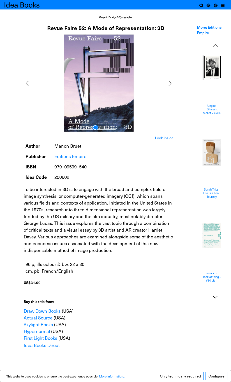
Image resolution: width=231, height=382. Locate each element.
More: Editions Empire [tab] (209, 30)
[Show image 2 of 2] (102, 127)
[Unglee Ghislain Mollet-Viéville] (212, 67)
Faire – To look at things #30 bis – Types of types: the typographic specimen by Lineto (211, 276)
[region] (98, 83)
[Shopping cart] (208, 5)
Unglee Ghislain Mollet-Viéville (212, 109)
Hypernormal (37, 331)
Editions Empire (70, 156)
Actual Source (38, 317)
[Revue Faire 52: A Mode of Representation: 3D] (99, 83)
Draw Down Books (42, 311)
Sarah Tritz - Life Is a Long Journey (211, 193)
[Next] (170, 83)
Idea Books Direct (42, 345)
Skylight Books (38, 324)
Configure (216, 376)
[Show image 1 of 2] (95, 127)
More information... (112, 376)
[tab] (164, 137)
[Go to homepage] (27, 5)
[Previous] (27, 83)
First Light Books (40, 338)
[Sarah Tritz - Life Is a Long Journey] (212, 152)
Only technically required (180, 376)
